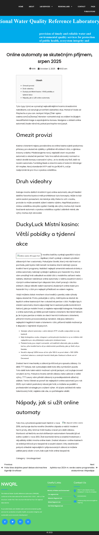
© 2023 (50, 532)
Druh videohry (28, 89)
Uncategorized (33, 458)
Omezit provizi (28, 86)
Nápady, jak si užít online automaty (36, 98)
